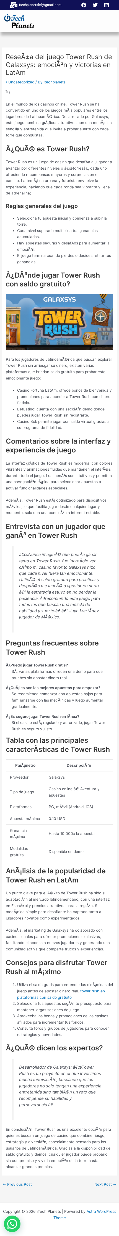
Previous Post (17, 1185)
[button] (12, 1224)
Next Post (105, 1185)
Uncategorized (21, 82)
